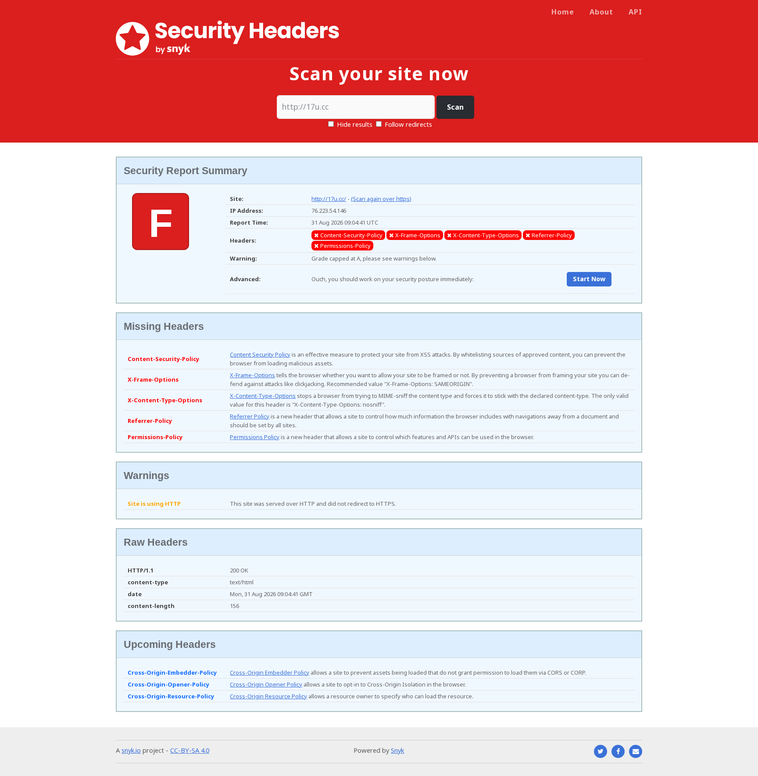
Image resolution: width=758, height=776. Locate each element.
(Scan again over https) (381, 199)
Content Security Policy (260, 354)
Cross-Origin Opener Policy (266, 684)
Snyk (397, 750)
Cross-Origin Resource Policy (268, 696)
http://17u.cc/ (328, 199)
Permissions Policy (254, 437)
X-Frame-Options (252, 375)
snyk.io (131, 750)
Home (562, 12)
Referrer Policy (249, 416)
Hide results (353, 124)
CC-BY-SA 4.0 (189, 750)
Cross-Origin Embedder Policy (269, 672)
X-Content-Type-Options (263, 396)
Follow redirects (408, 124)
